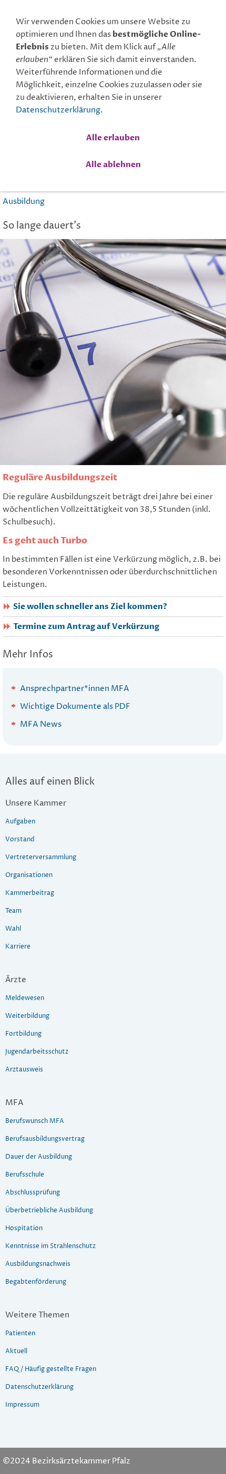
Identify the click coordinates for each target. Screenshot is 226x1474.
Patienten (20, 1333)
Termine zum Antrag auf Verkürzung (86, 626)
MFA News (40, 724)
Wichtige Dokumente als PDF (75, 706)
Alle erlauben (113, 137)
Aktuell (16, 1351)
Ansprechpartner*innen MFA (74, 688)
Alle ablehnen (113, 164)
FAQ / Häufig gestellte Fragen (50, 1369)
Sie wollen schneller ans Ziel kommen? (90, 606)
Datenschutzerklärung (58, 110)
